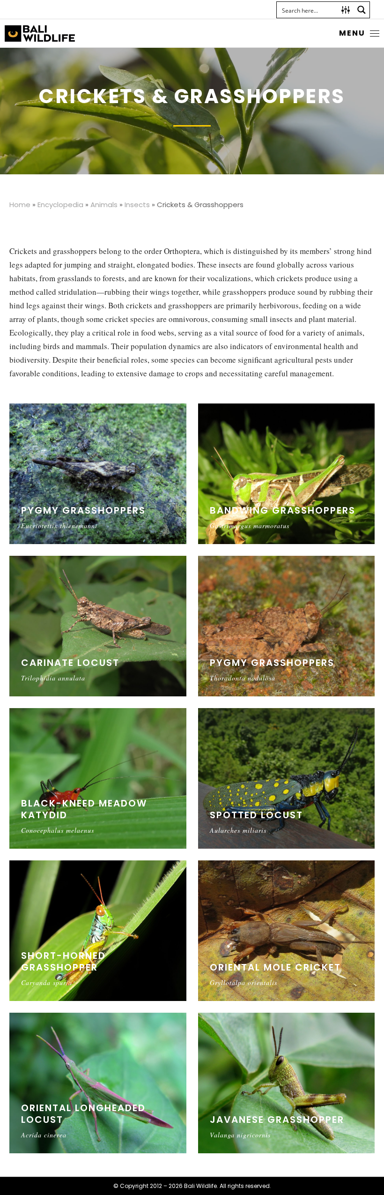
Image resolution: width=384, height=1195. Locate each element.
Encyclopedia (60, 204)
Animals (104, 204)
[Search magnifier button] (361, 10)
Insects (137, 204)
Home (19, 204)
